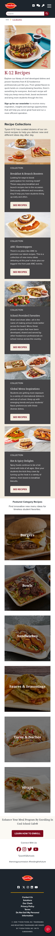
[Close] (49, 932)
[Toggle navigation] (49, 6)
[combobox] (27, 13)
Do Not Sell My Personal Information (27, 914)
